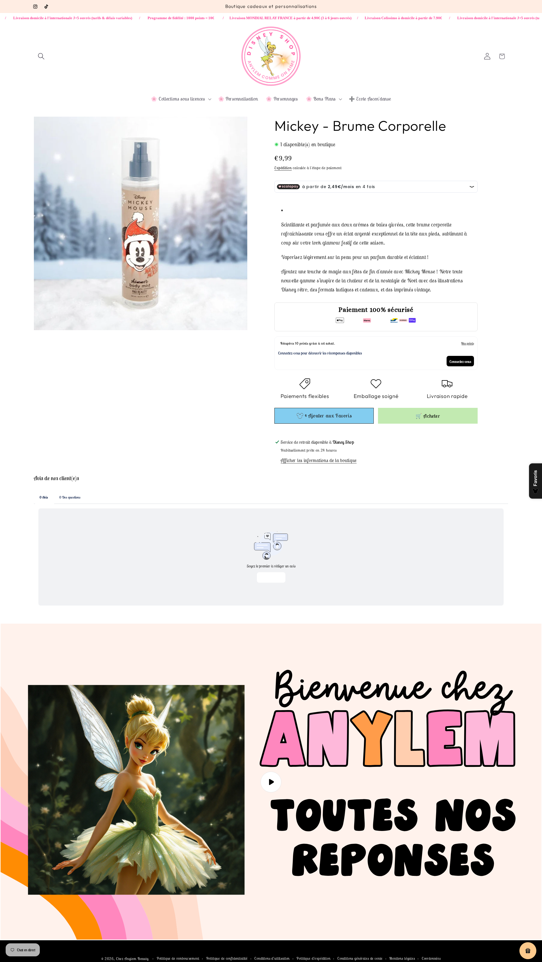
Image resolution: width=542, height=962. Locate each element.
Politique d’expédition (313, 958)
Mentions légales (402, 958)
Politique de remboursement (178, 958)
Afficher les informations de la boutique (319, 461)
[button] (41, 56)
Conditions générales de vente (360, 958)
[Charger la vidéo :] (271, 782)
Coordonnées (431, 958)
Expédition (283, 167)
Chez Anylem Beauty (132, 958)
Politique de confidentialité (227, 958)
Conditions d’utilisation (272, 958)
